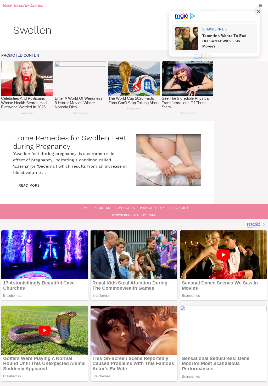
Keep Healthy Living (23, 5)
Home (84, 208)
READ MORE (29, 185)
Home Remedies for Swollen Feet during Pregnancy (69, 142)
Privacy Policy (152, 208)
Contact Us (125, 208)
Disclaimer (178, 208)
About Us (102, 208)
